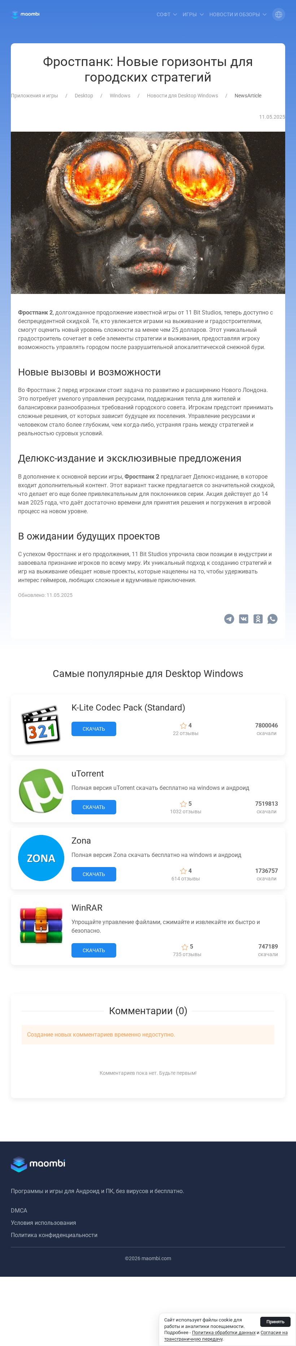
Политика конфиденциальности (54, 1235)
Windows (120, 95)
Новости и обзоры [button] (234, 14)
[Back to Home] (25, 14)
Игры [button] (190, 14)
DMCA (19, 1210)
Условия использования (43, 1222)
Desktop (84, 95)
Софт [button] (163, 14)
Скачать (94, 729)
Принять (275, 1321)
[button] (278, 14)
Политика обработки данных (224, 1332)
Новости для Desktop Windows (182, 95)
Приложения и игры (34, 95)
